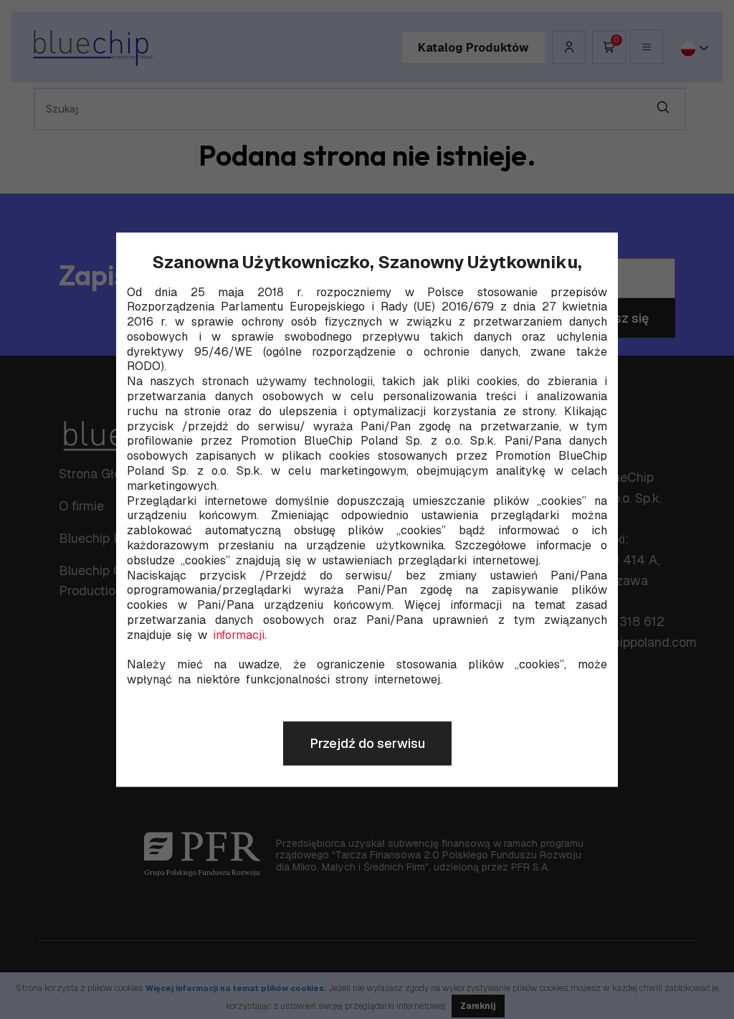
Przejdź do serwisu (367, 743)
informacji (238, 635)
